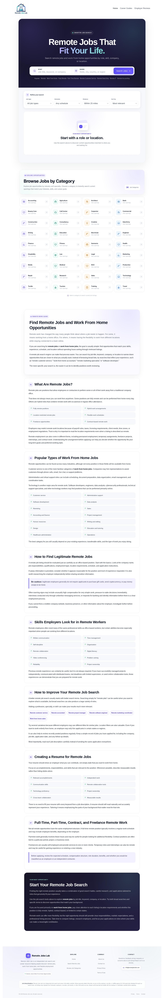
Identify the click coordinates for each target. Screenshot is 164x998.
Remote (43, 78)
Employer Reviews (142, 8)
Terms (137, 994)
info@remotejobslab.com (132, 967)
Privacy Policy (101, 968)
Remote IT (113, 78)
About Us (101, 959)
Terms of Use (101, 972)
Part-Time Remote (73, 78)
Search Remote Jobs (74, 963)
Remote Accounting (123, 78)
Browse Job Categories (74, 968)
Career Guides (126, 8)
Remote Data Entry (103, 78)
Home (115, 8)
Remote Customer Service (88, 78)
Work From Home (52, 78)
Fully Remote (62, 78)
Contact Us (101, 963)
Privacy (133, 994)
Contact (143, 994)
